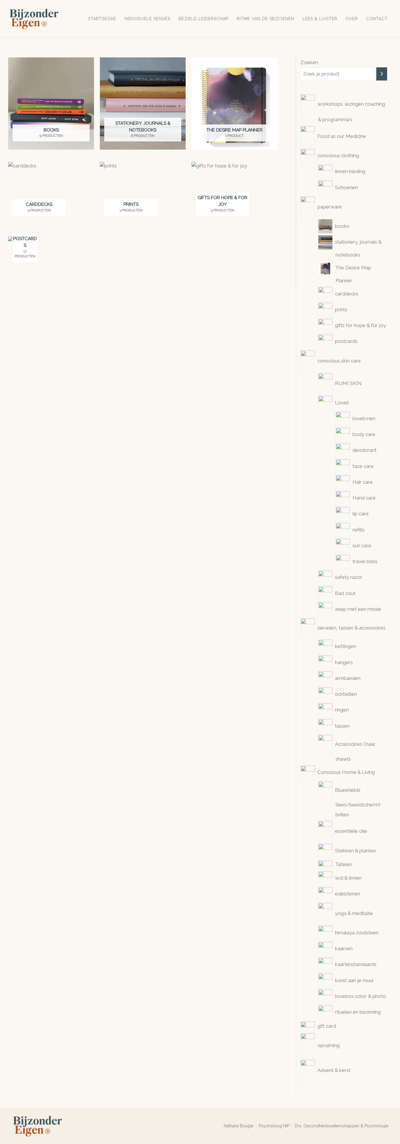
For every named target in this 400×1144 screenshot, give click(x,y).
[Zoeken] (381, 74)
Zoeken (309, 62)
